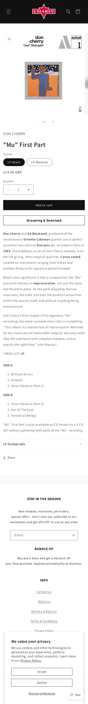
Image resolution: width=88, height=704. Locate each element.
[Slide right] (53, 121)
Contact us (44, 592)
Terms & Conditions (44, 621)
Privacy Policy (44, 631)
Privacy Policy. (31, 660)
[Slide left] (34, 121)
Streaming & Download (44, 220)
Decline (42, 683)
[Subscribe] (73, 535)
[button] (8, 11)
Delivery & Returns (44, 611)
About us (44, 601)
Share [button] (11, 457)
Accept (41, 672)
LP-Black (14, 162)
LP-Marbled (39, 162)
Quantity (8, 181)
